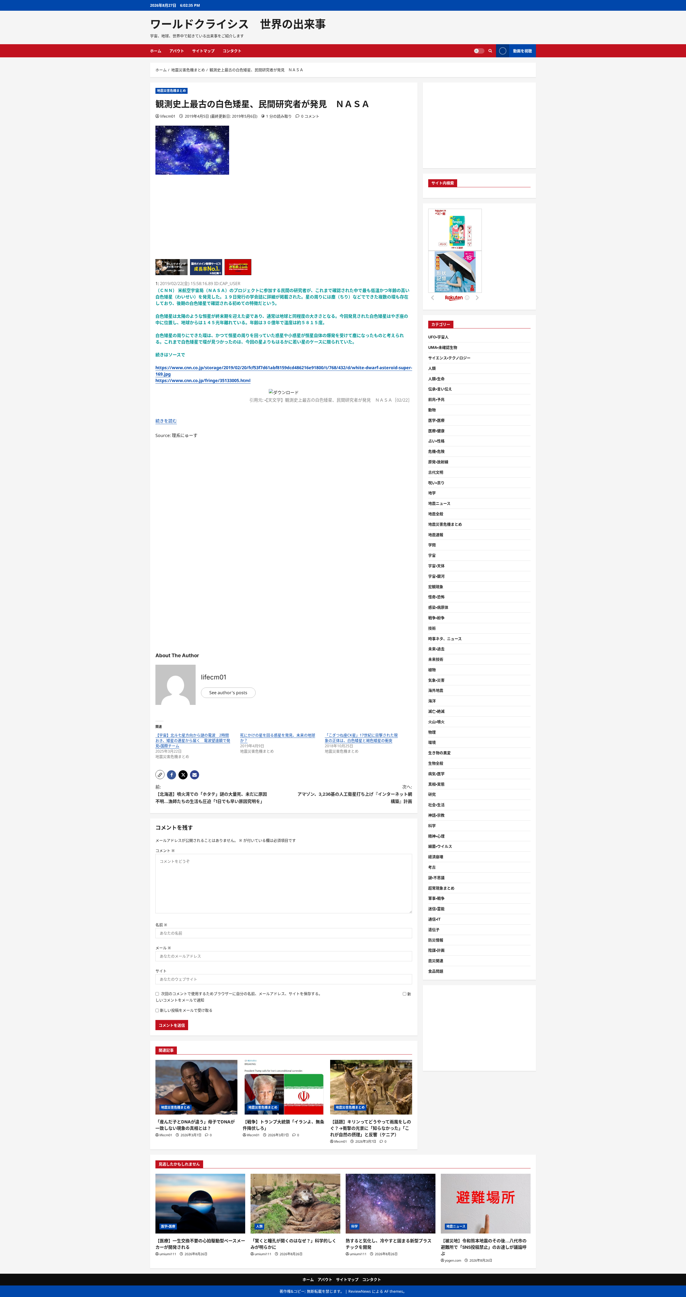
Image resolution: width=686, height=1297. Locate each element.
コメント (165, 850)
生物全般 (435, 763)
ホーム (155, 50)
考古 (432, 867)
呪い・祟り (436, 482)
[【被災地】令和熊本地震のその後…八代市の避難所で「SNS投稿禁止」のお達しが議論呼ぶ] (486, 1204)
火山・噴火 (436, 721)
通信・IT (434, 919)
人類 (432, 368)
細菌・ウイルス (440, 846)
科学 (432, 825)
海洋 (432, 700)
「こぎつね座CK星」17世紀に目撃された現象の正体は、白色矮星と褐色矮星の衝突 (361, 737)
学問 (432, 545)
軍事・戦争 (436, 898)
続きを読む (166, 421)
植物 (432, 669)
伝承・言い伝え (440, 389)
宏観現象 (435, 586)
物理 (432, 732)
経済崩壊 (435, 856)
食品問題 (435, 971)
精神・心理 (436, 836)
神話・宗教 (436, 815)
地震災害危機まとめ (171, 90)
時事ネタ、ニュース (445, 638)
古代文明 (435, 472)
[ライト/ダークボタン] (479, 51)
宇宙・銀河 (436, 576)
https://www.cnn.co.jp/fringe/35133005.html (203, 380)
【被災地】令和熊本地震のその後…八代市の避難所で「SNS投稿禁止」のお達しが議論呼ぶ (484, 1247)
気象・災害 (436, 680)
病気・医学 (436, 773)
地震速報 (435, 534)
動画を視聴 (522, 50)
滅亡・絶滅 (436, 711)
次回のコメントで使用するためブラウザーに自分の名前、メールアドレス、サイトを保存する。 (241, 993)
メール (163, 947)
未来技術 (435, 659)
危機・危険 (436, 451)
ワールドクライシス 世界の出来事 (238, 24)
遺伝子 (433, 929)
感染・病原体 (438, 607)
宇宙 (432, 555)
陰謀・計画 (436, 950)
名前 (161, 924)
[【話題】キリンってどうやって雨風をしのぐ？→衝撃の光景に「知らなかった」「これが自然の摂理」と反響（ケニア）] (371, 1087)
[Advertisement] (283, 221)
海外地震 (435, 690)
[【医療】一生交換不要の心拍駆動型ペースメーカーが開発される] (200, 1204)
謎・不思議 (436, 877)
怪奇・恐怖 (436, 597)
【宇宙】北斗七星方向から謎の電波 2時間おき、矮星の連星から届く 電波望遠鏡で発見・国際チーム (192, 740)
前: (211, 794)
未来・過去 (436, 648)
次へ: (354, 794)
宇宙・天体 (436, 565)
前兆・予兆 (436, 399)
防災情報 (435, 940)
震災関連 (435, 960)
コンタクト (232, 50)
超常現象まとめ (441, 888)
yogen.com (453, 1260)
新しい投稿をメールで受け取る (186, 1010)
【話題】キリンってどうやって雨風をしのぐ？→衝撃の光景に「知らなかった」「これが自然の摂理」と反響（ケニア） (370, 1128)
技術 (432, 628)
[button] (160, 774)
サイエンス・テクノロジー (449, 358)
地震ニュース (439, 503)
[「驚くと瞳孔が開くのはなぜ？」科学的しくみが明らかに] (295, 1204)
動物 (432, 410)
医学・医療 (436, 420)
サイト (161, 970)
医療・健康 (436, 430)
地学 (432, 493)
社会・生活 (436, 804)
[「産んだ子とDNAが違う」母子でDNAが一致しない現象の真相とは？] (196, 1087)
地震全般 (435, 513)
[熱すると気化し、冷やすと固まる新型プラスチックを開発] (390, 1204)
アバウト (176, 50)
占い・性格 (436, 441)
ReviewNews (359, 1291)
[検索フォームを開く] (490, 51)
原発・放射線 (438, 461)
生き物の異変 (439, 752)
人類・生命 (436, 378)
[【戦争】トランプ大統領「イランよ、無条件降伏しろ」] (284, 1087)
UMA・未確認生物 (442, 347)
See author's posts (228, 693)
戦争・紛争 (436, 617)
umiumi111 (167, 1254)
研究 (432, 794)
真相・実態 (436, 784)
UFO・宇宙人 (438, 337)
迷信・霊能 (436, 908)
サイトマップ (203, 50)
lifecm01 (168, 116)
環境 (432, 742)
